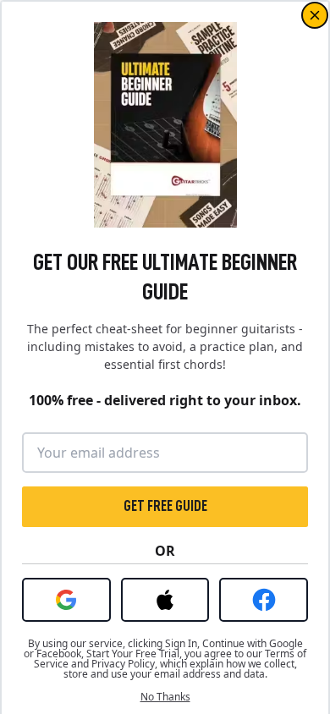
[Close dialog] (314, 15)
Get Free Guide (165, 506)
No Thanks (165, 697)
